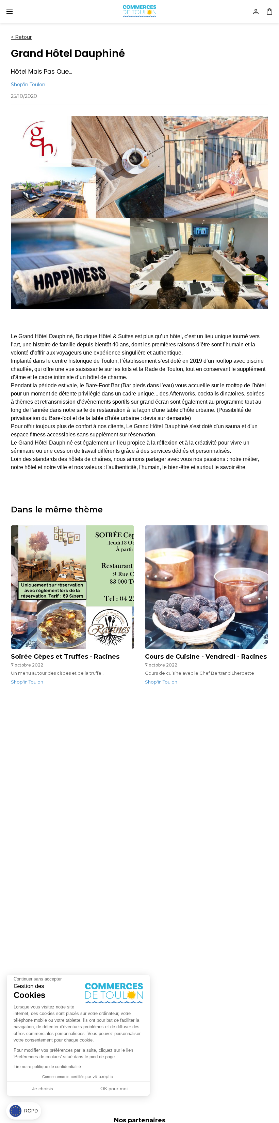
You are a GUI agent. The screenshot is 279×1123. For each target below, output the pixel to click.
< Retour (21, 37)
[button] (23, 1111)
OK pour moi (114, 1088)
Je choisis (42, 1088)
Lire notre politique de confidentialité (47, 1066)
